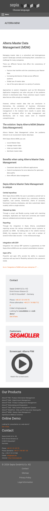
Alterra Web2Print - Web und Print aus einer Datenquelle (21, 410)
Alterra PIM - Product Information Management (18, 398)
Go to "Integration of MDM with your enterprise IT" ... (21, 267)
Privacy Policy (25, 478)
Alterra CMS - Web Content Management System (19, 407)
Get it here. (14, 317)
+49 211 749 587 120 (21, 451)
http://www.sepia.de (15, 458)
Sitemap (25, 473)
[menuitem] (21, 10)
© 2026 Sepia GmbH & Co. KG (16, 464)
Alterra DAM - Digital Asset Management (16, 400)
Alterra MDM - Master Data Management (16, 412)
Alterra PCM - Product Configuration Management (19, 403)
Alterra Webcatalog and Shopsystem (15, 405)
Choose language (21, 10)
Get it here (5, 427)
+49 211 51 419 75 (22, 300)
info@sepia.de (12, 455)
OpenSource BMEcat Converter (12, 415)
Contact (25, 468)
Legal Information (25, 482)
